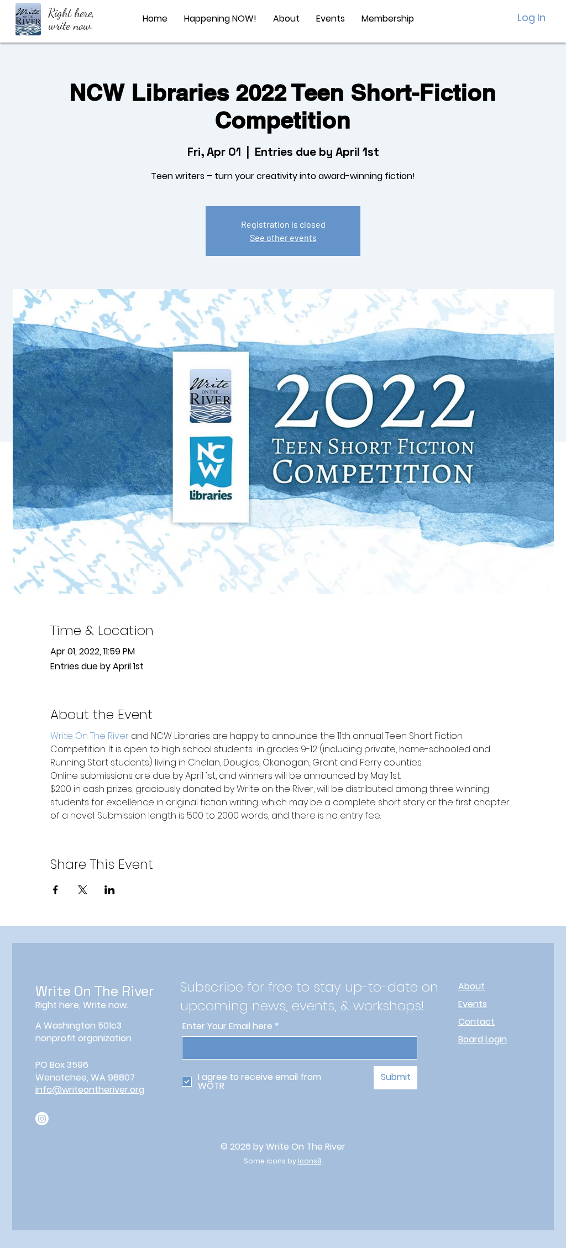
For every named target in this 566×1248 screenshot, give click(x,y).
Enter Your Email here (227, 1026)
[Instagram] (42, 1118)
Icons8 (310, 1161)
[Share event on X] (82, 889)
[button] (286, 19)
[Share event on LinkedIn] (109, 889)
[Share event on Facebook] (55, 889)
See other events (283, 237)
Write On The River (94, 991)
